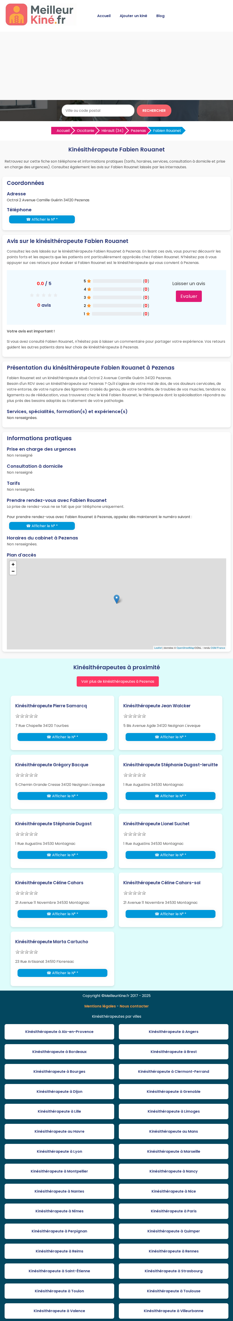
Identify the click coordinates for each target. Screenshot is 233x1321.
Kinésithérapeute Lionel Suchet (156, 824)
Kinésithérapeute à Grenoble (173, 1091)
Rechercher (154, 110)
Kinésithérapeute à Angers (173, 1031)
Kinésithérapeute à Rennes (174, 1251)
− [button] (13, 571)
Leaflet (158, 647)
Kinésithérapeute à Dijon (59, 1091)
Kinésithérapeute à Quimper (173, 1231)
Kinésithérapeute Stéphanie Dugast (53, 824)
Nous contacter (134, 1006)
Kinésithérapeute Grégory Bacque (51, 765)
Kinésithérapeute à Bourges (59, 1071)
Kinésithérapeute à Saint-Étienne (59, 1271)
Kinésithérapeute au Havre (59, 1131)
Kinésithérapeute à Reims (59, 1251)
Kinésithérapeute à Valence (59, 1310)
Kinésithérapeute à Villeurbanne (173, 1310)
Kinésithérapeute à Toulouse (173, 1291)
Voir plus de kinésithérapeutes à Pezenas (117, 681)
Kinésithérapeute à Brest (174, 1051)
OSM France (218, 647)
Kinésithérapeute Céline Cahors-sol (161, 883)
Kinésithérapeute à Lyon (59, 1151)
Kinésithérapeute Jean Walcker (157, 706)
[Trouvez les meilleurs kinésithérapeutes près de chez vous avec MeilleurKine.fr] (42, 24)
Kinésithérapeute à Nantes (59, 1191)
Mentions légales (100, 1006)
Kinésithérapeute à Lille (59, 1111)
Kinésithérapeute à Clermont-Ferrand (173, 1071)
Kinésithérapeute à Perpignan (59, 1231)
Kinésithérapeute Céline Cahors (49, 883)
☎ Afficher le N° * (42, 219)
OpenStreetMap (185, 647)
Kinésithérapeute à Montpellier (59, 1171)
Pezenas (138, 130)
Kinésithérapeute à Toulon (59, 1291)
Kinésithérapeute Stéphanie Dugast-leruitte (170, 765)
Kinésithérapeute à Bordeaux (59, 1051)
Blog (160, 15)
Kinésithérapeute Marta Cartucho (51, 942)
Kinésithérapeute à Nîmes (59, 1211)
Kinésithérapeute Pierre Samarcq (51, 706)
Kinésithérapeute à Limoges (174, 1111)
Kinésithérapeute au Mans (173, 1131)
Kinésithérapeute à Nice (174, 1191)
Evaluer (188, 296)
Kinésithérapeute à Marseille (173, 1151)
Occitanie (85, 130)
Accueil (104, 15)
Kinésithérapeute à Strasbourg (174, 1271)
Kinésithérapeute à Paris (174, 1211)
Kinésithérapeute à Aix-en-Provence (59, 1031)
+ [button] (13, 564)
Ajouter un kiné (133, 15)
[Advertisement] (116, 66)
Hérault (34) (112, 130)
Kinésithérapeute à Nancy (173, 1171)
